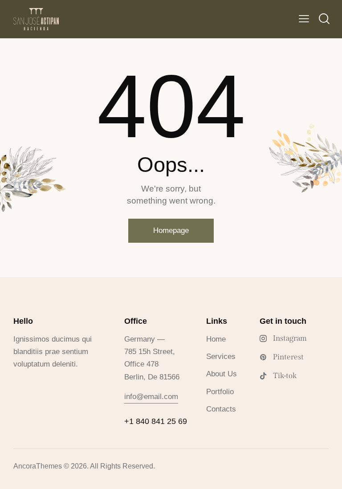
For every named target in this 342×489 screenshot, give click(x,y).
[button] (304, 19)
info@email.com (151, 396)
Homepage (171, 230)
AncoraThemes (37, 466)
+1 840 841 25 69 (155, 421)
